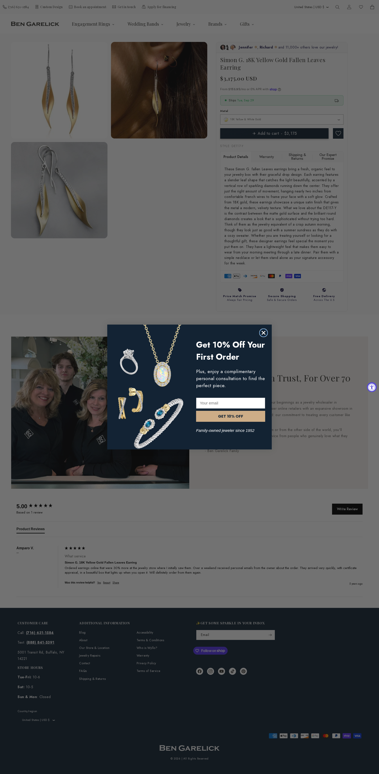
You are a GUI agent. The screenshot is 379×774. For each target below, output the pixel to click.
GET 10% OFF (230, 416)
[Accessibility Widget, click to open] (372, 387)
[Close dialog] (263, 333)
